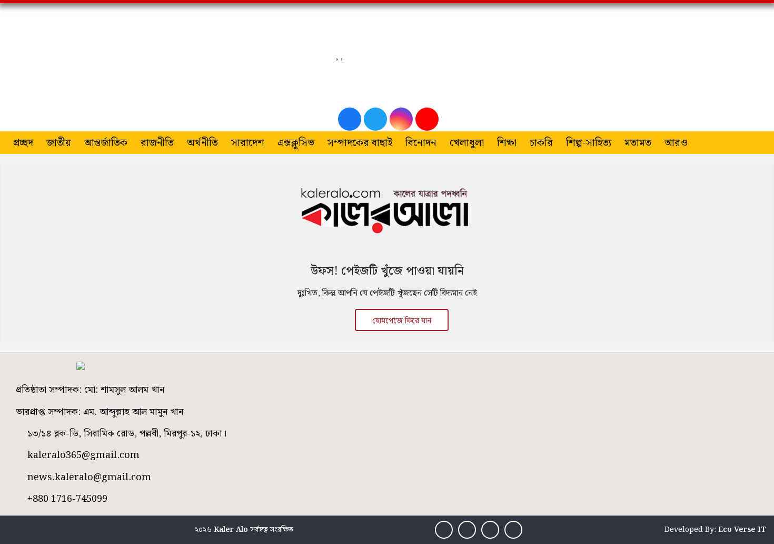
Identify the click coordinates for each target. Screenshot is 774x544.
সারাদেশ (247, 143)
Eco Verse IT (742, 530)
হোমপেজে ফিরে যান (401, 321)
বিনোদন (420, 143)
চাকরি (541, 143)
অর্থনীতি (202, 143)
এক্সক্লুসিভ (295, 143)
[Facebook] (349, 119)
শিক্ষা (507, 143)
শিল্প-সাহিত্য (588, 143)
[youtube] (427, 119)
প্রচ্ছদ (23, 143)
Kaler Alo (231, 530)
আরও (676, 143)
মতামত (637, 143)
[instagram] (401, 119)
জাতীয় (58, 143)
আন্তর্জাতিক (105, 143)
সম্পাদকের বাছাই (360, 143)
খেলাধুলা (467, 143)
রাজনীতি (157, 143)
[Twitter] (375, 119)
